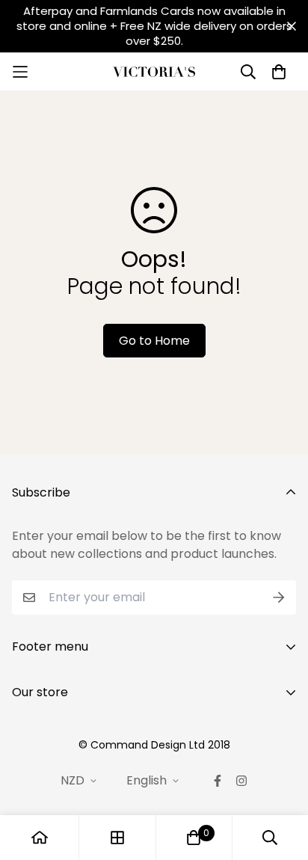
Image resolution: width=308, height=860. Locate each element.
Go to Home (154, 340)
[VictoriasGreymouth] (154, 72)
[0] (193, 837)
